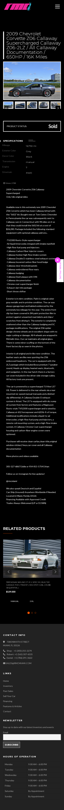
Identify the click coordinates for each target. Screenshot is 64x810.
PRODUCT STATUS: (17, 126)
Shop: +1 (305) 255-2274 (19, 650)
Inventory (8, 686)
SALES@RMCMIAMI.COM (18, 663)
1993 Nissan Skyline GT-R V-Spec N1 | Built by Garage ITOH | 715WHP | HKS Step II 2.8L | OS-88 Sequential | (28, 585)
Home (6, 681)
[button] (8, 572)
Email (5, 732)
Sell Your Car (9, 696)
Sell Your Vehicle (60, 270)
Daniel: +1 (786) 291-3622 (19, 657)
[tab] (28, 613)
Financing (7, 701)
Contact (7, 711)
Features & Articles (12, 706)
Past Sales (8, 691)
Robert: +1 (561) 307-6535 (20, 654)
